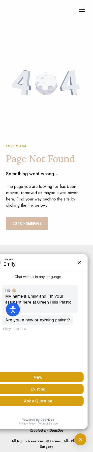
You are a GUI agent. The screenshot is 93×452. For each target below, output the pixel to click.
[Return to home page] (36, 9)
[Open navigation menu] (82, 10)
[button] (27, 223)
